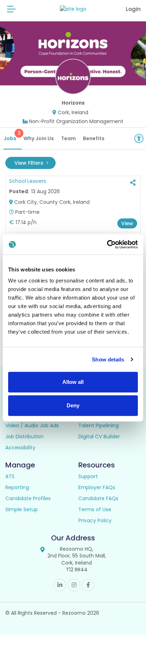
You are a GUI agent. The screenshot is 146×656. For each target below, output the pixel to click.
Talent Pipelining (98, 425)
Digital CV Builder (99, 436)
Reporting (17, 487)
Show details (108, 359)
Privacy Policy (95, 520)
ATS (10, 476)
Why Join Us (38, 138)
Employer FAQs (96, 487)
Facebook (88, 585)
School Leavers (27, 181)
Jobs (12, 135)
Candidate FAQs (98, 498)
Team (68, 138)
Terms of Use (94, 509)
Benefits (94, 138)
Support (88, 476)
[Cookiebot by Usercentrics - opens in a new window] (107, 244)
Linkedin (60, 585)
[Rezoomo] (73, 9)
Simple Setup (21, 509)
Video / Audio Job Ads (32, 425)
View (127, 223)
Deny (73, 405)
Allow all (73, 382)
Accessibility (20, 447)
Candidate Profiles (28, 498)
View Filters (30, 162)
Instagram (74, 585)
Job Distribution (24, 436)
